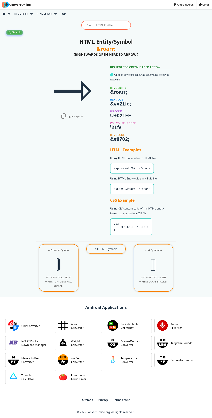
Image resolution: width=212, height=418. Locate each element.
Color (205, 4)
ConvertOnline (20, 5)
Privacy (103, 400)
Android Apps (185, 4)
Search (16, 32)
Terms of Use (121, 400)
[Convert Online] (4, 13)
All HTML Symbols (106, 249)
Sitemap (87, 400)
